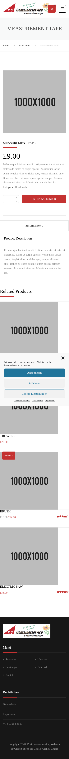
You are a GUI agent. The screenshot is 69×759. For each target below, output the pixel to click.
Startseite (11, 659)
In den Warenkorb (44, 199)
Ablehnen (34, 383)
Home (6, 45)
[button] (63, 358)
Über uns (42, 659)
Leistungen (11, 667)
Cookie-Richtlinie (22, 400)
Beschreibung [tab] (34, 225)
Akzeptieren (34, 372)
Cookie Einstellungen (34, 393)
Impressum (50, 400)
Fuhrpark (43, 667)
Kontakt (10, 675)
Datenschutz (37, 400)
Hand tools (24, 45)
